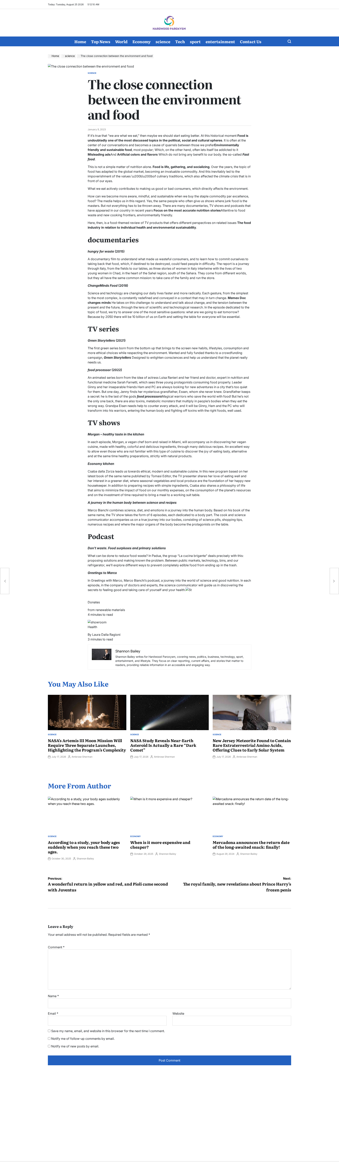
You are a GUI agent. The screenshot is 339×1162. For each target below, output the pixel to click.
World (121, 41)
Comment (56, 947)
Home (80, 41)
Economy (141, 41)
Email (53, 1013)
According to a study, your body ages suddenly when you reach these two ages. (84, 847)
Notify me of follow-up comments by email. (83, 1039)
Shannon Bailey (85, 858)
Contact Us (250, 41)
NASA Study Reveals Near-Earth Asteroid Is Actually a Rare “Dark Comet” (163, 745)
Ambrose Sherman (82, 756)
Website (178, 1013)
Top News (100, 41)
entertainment (220, 41)
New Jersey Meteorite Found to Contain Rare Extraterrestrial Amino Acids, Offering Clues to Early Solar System (252, 745)
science (163, 41)
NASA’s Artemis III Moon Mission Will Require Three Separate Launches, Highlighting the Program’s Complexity (87, 745)
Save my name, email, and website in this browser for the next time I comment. (108, 1031)
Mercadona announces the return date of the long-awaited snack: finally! (251, 844)
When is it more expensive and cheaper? (160, 844)
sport (195, 41)
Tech (180, 41)
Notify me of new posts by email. (75, 1046)
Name (53, 996)
